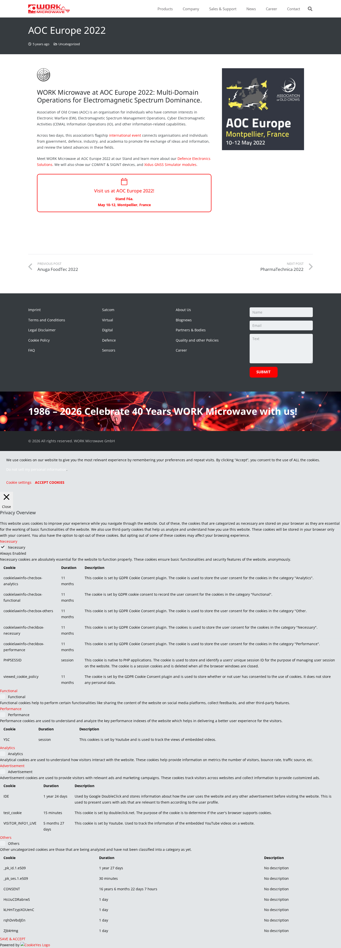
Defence (109, 340)
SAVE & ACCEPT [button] (12, 939)
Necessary (16, 547)
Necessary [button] (8, 541)
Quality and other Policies (197, 340)
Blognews (184, 320)
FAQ (31, 350)
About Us (183, 309)
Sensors (108, 350)
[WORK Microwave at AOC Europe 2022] (263, 109)
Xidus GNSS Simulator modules (170, 164)
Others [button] (5, 837)
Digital (107, 330)
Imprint (34, 309)
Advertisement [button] (12, 765)
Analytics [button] (7, 747)
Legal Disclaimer (42, 330)
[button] (175, 8)
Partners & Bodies (191, 330)
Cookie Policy (39, 340)
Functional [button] (8, 690)
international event (125, 135)
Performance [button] (10, 708)
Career (181, 350)
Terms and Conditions (46, 320)
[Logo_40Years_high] (49, 8)
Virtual (107, 320)
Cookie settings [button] (18, 482)
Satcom (108, 309)
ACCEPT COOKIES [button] (49, 482)
